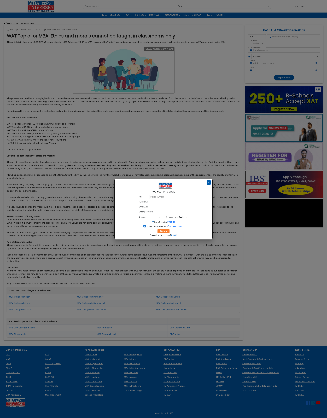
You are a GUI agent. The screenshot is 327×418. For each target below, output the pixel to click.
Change (171, 221)
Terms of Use (175, 226)
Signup (163, 231)
